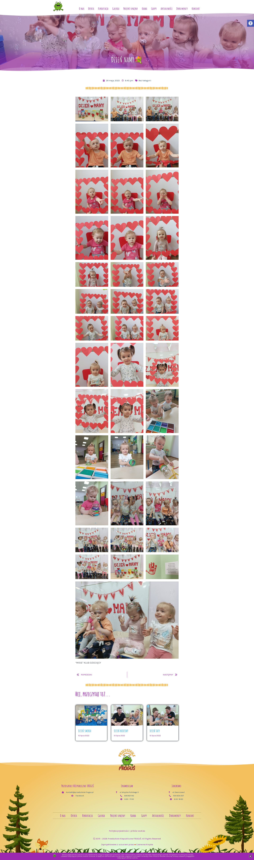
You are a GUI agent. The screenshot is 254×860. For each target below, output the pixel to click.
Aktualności (166, 9)
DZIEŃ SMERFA (84, 731)
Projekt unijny (130, 9)
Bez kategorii (145, 80)
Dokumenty (182, 9)
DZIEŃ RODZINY (121, 731)
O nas (81, 9)
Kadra (144, 9)
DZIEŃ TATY (155, 731)
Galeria (115, 9)
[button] (250, 856)
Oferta (91, 9)
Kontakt (196, 9)
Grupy (154, 9)
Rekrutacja (103, 9)
